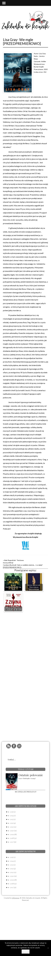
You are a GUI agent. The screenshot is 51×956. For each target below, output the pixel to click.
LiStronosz (15, 898)
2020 (46, 69)
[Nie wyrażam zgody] (48, 948)
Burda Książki (39, 67)
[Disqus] (25, 643)
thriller (43, 61)
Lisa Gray (42, 54)
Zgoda (25, 952)
